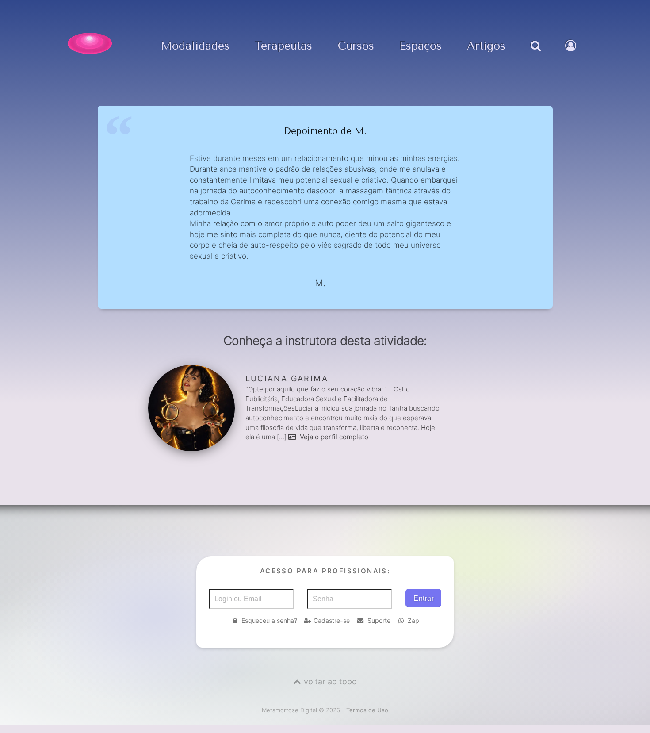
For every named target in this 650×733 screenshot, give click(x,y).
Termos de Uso (367, 710)
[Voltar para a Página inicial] (90, 43)
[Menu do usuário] (571, 54)
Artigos (486, 46)
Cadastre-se (332, 620)
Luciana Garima (287, 378)
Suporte (378, 620)
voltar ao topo (330, 681)
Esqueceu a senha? (269, 620)
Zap (413, 620)
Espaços (420, 46)
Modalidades (195, 46)
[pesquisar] (535, 54)
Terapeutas (283, 46)
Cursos (356, 46)
